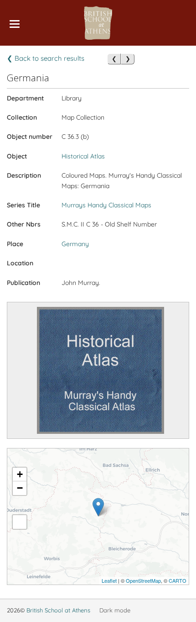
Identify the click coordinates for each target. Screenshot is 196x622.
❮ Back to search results (45, 58)
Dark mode (114, 610)
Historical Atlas (83, 156)
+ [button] (20, 474)
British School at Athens (58, 610)
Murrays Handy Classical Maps (106, 205)
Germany (75, 244)
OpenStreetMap (143, 580)
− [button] (20, 488)
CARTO (177, 580)
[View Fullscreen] (19, 522)
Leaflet (109, 580)
